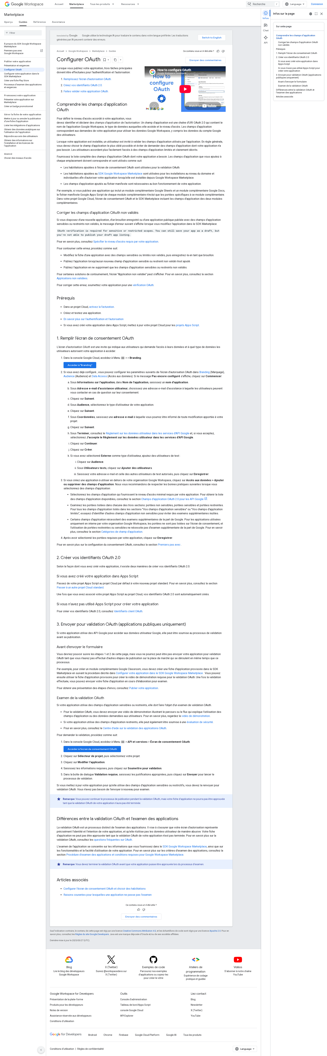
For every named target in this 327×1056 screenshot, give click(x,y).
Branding (204, 372)
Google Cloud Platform (147, 1035)
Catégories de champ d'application (121, 531)
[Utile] (218, 51)
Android (92, 1035)
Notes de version (59, 1010)
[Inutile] (223, 51)
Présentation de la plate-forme (66, 999)
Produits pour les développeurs (66, 1004)
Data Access (99, 376)
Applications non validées (72, 278)
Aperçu (8, 21)
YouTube (195, 1015)
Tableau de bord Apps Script (135, 1004)
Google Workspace (78, 51)
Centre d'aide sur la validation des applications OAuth (134, 728)
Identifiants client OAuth (128, 611)
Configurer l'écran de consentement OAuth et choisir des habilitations (105, 888)
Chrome (108, 1035)
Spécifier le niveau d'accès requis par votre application (125, 241)
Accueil (59, 4)
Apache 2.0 (215, 931)
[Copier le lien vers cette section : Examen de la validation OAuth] (107, 698)
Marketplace (76, 4)
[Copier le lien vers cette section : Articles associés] (91, 880)
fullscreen (316, 14)
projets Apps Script (187, 325)
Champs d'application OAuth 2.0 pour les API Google (172, 499)
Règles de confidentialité (90, 1049)
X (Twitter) (196, 1010)
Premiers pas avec (169, 544)
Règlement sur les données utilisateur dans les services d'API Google (147, 433)
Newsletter (197, 1004)
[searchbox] (23, 33)
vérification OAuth (143, 285)
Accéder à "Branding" (80, 365)
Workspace (33, 4)
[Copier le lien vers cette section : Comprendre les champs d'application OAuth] (72, 110)
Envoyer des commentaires (205, 60)
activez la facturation (101, 306)
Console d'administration (133, 999)
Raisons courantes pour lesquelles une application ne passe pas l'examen (108, 894)
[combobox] (263, 4)
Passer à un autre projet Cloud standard (80, 587)
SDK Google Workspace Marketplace (120, 173)
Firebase (123, 1035)
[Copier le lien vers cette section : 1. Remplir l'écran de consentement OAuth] (137, 339)
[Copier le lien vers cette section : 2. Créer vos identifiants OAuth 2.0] (123, 558)
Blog (193, 999)
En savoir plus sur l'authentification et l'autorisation (93, 319)
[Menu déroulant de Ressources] (139, 4)
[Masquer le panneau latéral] (41, 1049)
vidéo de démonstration (196, 716)
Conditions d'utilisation (62, 1021)
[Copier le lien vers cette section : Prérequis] (78, 298)
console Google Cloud (131, 1010)
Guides (23, 21)
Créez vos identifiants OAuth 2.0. (83, 85)
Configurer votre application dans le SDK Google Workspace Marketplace (160, 673)
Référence (39, 21)
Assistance (58, 21)
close (322, 14)
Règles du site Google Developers (92, 934)
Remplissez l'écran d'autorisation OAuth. (87, 79)
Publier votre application (143, 688)
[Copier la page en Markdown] (115, 60)
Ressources (128, 4)
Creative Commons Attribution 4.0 (139, 931)
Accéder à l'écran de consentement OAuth (92, 749)
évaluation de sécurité (200, 722)
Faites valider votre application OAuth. (86, 91)
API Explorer (126, 1015)
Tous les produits (100, 4)
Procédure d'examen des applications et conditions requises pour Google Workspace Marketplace (124, 854)
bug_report (311, 14)
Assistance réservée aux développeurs (70, 1015)
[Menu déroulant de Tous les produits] (114, 4)
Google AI (171, 1035)
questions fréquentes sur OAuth (113, 839)
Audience (69, 376)
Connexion (317, 4)
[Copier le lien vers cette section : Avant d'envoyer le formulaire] (106, 647)
